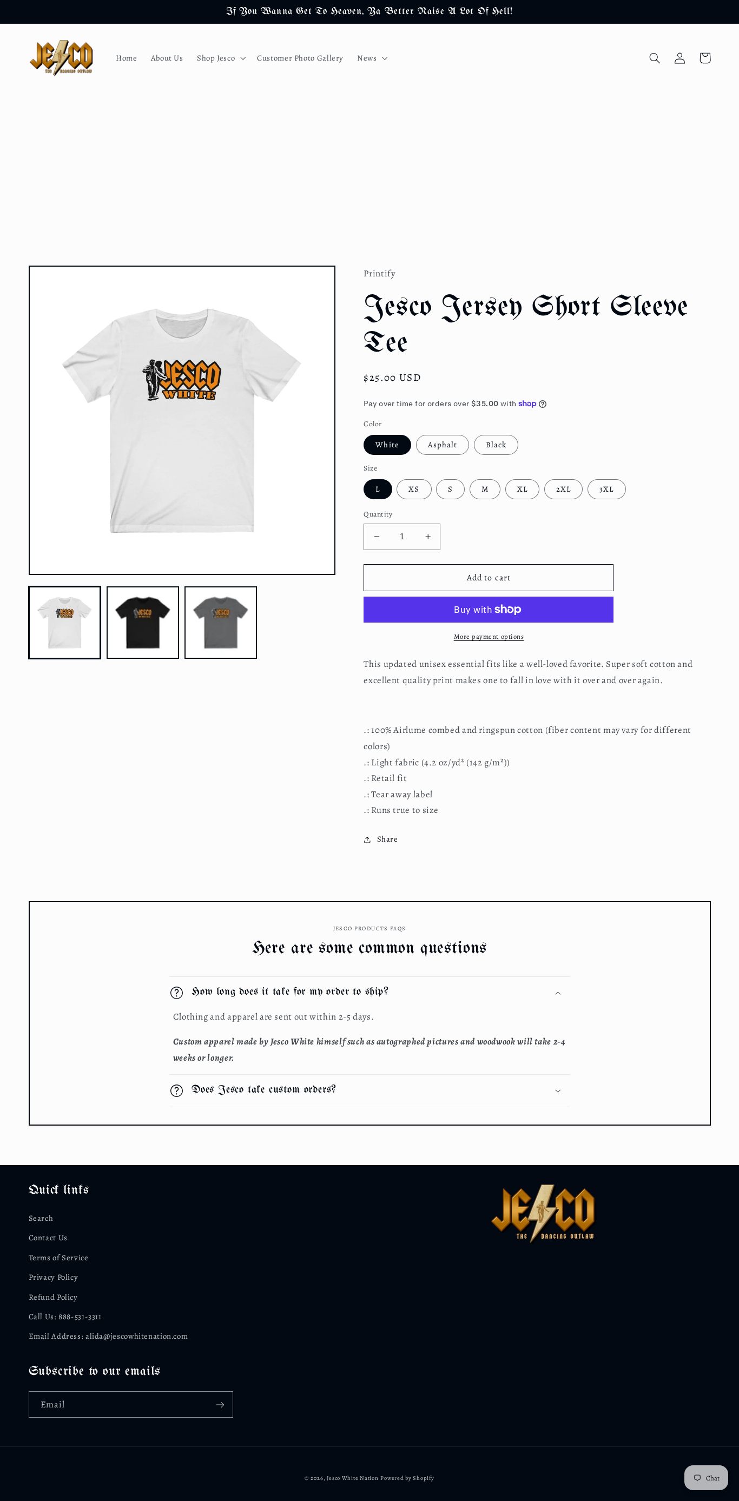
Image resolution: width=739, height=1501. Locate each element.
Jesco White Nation (352, 1478)
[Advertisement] (369, 173)
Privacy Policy (53, 1277)
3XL (606, 489)
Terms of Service (59, 1257)
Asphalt (442, 444)
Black (496, 444)
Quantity (378, 514)
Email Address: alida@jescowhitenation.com (108, 1336)
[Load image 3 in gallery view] (220, 622)
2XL (563, 489)
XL (522, 489)
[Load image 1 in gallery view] (65, 622)
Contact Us (48, 1237)
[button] (220, 58)
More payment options (489, 636)
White (387, 444)
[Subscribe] (219, 1404)
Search (41, 1218)
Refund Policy (53, 1297)
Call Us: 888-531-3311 (65, 1316)
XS (413, 489)
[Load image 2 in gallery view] (143, 622)
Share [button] (387, 839)
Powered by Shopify (407, 1478)
